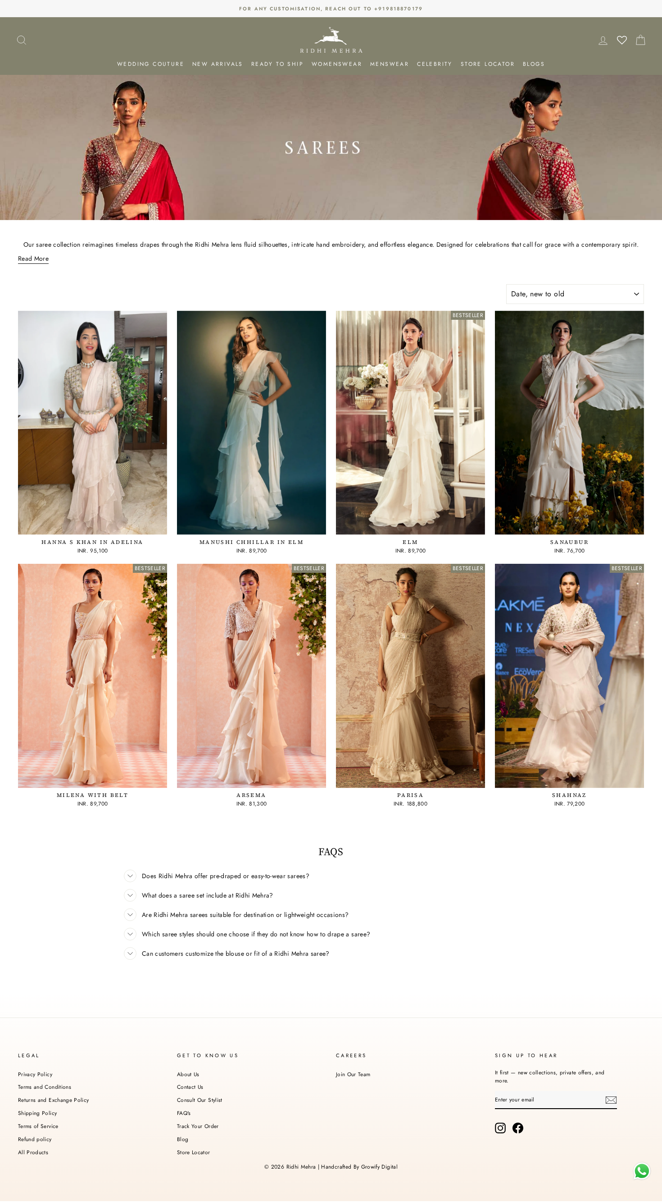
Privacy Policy (35, 1074)
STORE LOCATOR (488, 64)
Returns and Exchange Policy (53, 1100)
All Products (33, 1152)
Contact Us (190, 1087)
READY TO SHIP (277, 64)
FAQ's (184, 1113)
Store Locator (193, 1152)
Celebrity (435, 64)
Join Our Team (353, 1074)
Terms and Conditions (44, 1087)
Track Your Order (198, 1126)
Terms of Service (38, 1126)
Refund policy (35, 1139)
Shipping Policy (37, 1113)
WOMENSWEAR (337, 64)
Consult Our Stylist (199, 1100)
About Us (188, 1074)
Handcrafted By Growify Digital (359, 1167)
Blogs (534, 64)
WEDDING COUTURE (150, 64)
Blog (182, 1139)
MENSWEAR (389, 64)
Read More (33, 258)
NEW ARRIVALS (217, 64)
